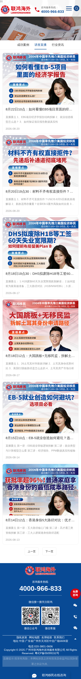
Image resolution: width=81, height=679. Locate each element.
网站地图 (34, 637)
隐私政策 (22, 637)
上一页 (32, 551)
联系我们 (59, 637)
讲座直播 (40, 44)
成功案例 (23, 44)
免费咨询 (75, 593)
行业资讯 (58, 44)
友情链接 (46, 637)
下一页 (49, 551)
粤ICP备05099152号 (47, 653)
